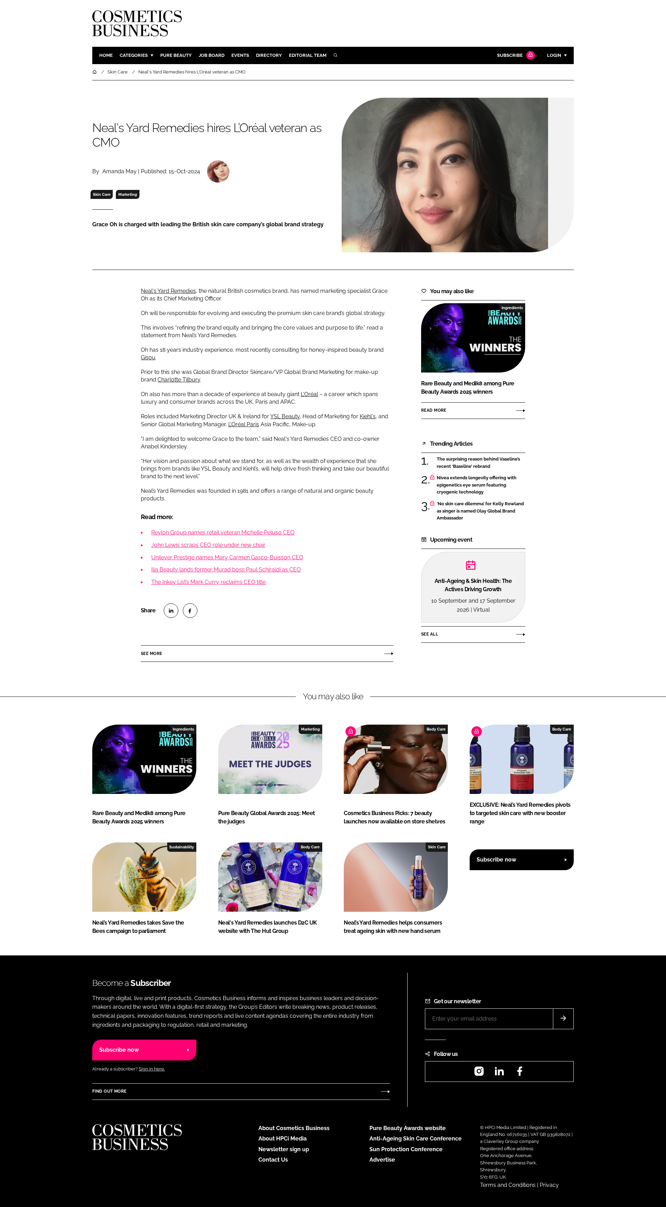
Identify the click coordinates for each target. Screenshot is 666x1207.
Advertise (382, 1159)
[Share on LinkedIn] (171, 610)
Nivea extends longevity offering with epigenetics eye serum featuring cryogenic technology (481, 485)
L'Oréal (309, 394)
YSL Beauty (285, 416)
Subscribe (510, 55)
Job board (211, 55)
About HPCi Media (282, 1138)
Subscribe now (496, 859)
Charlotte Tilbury (178, 379)
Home (106, 55)
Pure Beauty (176, 55)
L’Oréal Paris (243, 424)
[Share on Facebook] (190, 610)
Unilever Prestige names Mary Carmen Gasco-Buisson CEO (227, 557)
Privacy (549, 1185)
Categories (134, 55)
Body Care (436, 729)
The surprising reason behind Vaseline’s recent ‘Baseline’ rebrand (481, 463)
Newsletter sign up (283, 1149)
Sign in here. (152, 1069)
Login (554, 55)
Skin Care (102, 194)
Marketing (127, 194)
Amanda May (119, 171)
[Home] (95, 72)
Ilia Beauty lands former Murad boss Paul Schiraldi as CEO (226, 569)
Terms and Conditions (508, 1185)
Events (240, 55)
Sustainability (181, 847)
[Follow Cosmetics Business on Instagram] (479, 1073)
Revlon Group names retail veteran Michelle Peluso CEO (222, 532)
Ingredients (512, 308)
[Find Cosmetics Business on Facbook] (519, 1073)
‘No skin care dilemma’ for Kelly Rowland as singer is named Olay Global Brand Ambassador (481, 511)
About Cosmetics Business (294, 1128)
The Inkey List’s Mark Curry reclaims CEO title (208, 582)
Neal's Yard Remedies (168, 291)
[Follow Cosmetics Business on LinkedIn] (499, 1073)
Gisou (148, 357)
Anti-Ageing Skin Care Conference (415, 1138)
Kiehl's (368, 416)
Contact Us (273, 1159)
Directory (269, 55)
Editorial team (307, 55)
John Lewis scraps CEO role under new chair (208, 545)
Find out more (109, 1091)
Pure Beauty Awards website (407, 1128)
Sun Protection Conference (406, 1149)
